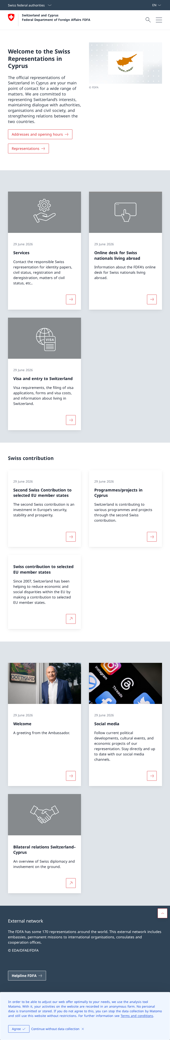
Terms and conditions (137, 1016)
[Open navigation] (159, 20)
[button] (162, 913)
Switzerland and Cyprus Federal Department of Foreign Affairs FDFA (56, 17)
